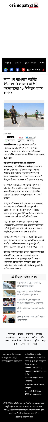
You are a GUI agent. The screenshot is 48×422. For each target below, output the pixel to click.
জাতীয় (8, 62)
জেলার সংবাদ (30, 62)
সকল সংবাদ (34, 69)
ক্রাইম (42, 62)
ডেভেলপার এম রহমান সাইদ (24, 417)
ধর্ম (28, 344)
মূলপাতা (11, 334)
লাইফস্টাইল (16, 340)
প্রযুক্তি (36, 340)
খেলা (7, 340)
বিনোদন (27, 340)
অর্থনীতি (39, 334)
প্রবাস (16, 344)
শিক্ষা (35, 344)
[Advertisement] (24, 33)
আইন (42, 337)
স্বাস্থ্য (43, 340)
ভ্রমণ (23, 344)
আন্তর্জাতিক (10, 337)
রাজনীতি (17, 62)
